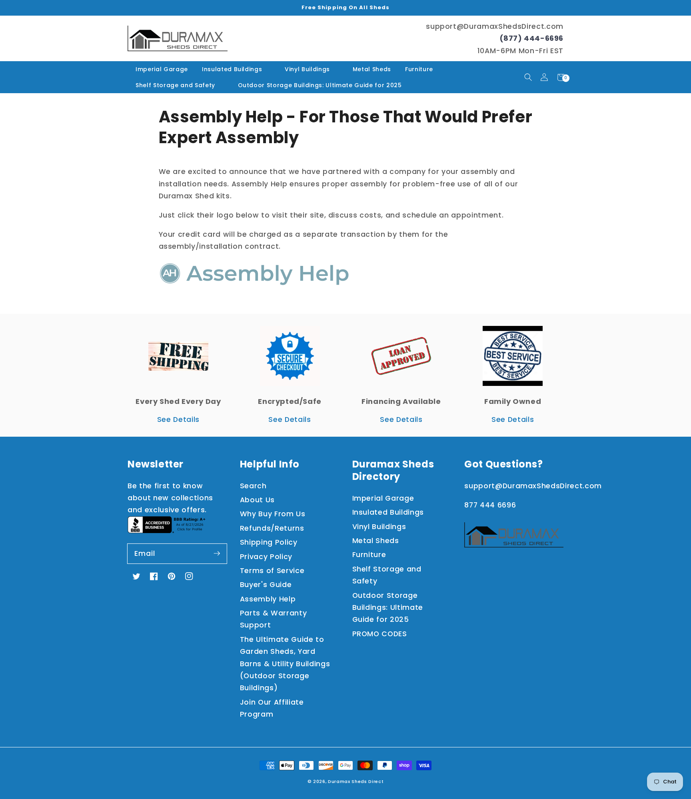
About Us (257, 500)
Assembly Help (268, 599)
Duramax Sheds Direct (355, 781)
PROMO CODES (379, 634)
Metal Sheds (372, 69)
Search (253, 486)
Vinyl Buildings (307, 69)
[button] (528, 77)
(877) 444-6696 (531, 38)
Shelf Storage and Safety (175, 85)
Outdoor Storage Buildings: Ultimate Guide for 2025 (320, 85)
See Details (178, 419)
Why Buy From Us (273, 514)
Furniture (419, 69)
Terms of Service (272, 570)
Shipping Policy (269, 542)
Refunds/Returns (272, 528)
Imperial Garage (162, 69)
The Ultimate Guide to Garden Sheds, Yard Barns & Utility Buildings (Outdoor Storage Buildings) (285, 664)
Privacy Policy (266, 556)
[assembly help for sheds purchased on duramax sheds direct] (254, 285)
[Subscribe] (216, 553)
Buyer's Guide (266, 584)
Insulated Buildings (232, 69)
